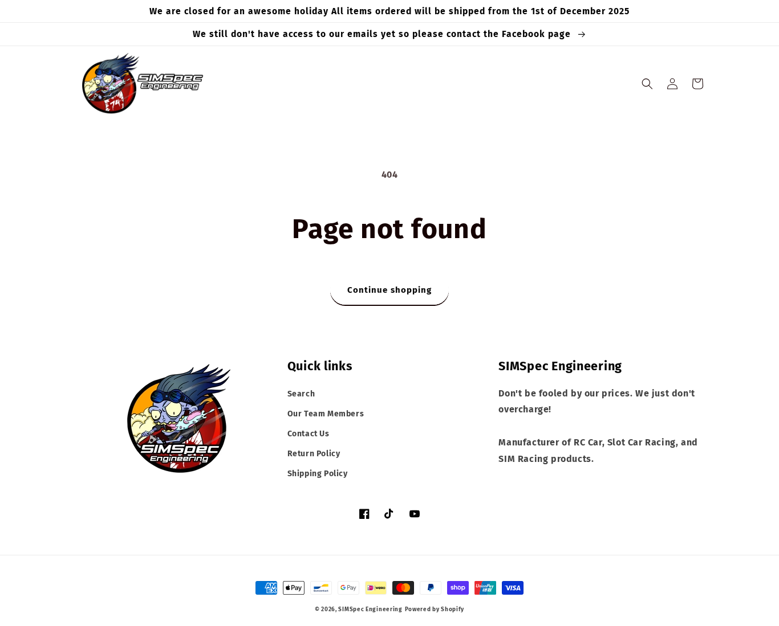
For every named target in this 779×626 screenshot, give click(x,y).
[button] (647, 83)
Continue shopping (389, 290)
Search (301, 394)
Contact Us (308, 434)
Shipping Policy (317, 473)
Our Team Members (325, 414)
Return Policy (313, 454)
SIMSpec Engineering (370, 609)
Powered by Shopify (435, 609)
